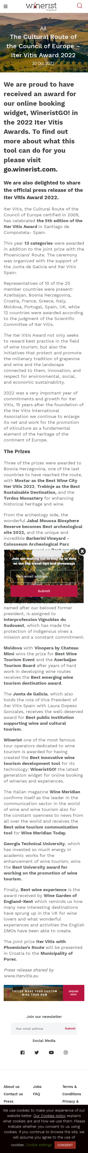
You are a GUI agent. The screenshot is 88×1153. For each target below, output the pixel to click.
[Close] (82, 551)
